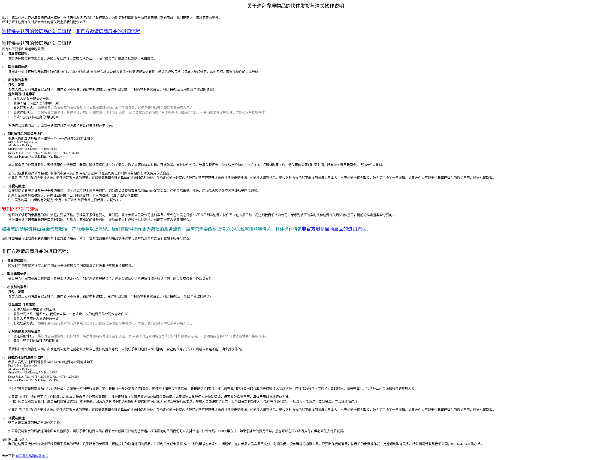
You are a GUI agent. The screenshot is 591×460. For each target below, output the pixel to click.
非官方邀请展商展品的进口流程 (108, 31)
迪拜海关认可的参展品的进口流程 (36, 31)
